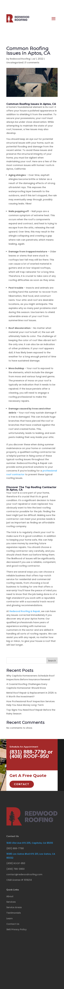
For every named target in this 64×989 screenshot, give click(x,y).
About (9, 896)
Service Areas (14, 907)
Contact (21, 784)
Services (11, 901)
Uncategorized (14, 62)
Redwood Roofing (20, 58)
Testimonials (13, 912)
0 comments (32, 62)
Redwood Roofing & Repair (24, 611)
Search (52, 660)
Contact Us (12, 836)
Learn (9, 918)
